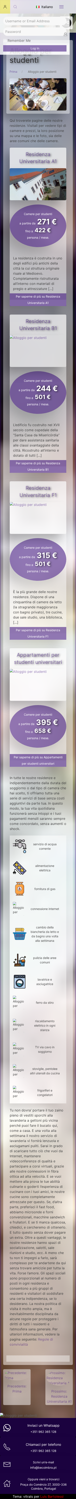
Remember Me (19, 40)
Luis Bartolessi (52, 1496)
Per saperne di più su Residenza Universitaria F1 (38, 633)
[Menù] (61, 7)
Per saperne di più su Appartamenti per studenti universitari (38, 760)
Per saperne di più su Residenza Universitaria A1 (38, 300)
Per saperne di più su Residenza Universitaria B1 (38, 466)
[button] (5, 7)
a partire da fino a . (38, 225)
